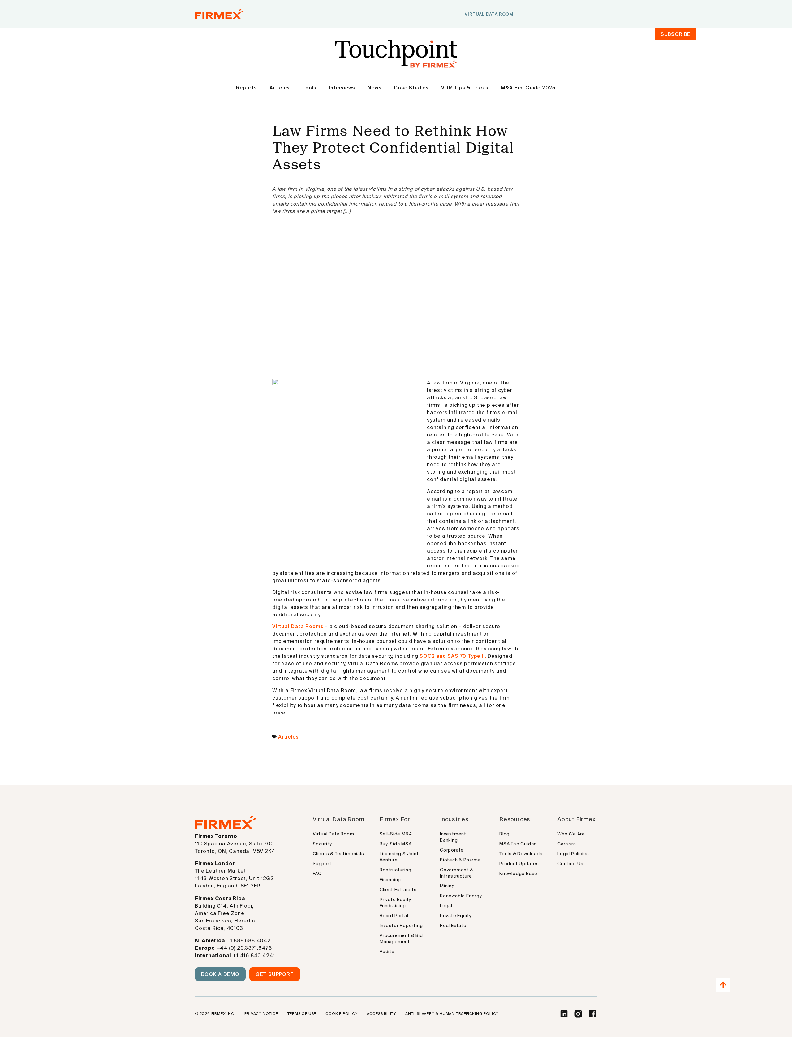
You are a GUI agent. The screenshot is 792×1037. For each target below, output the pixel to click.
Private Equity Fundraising (395, 902)
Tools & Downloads (521, 853)
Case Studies (411, 87)
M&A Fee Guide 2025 (528, 87)
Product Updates (519, 863)
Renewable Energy (461, 895)
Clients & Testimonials (338, 853)
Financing (390, 879)
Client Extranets (398, 889)
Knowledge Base (518, 873)
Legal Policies (573, 853)
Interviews (342, 87)
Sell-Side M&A (396, 833)
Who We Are (571, 833)
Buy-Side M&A (396, 843)
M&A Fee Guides (518, 843)
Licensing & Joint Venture (399, 856)
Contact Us (570, 863)
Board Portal (394, 915)
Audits (387, 951)
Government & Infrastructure (456, 873)
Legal (446, 905)
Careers (566, 843)
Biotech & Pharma (460, 859)
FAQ (317, 873)
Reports (246, 87)
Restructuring (395, 869)
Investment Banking (453, 837)
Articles (279, 87)
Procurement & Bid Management (401, 938)
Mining (447, 885)
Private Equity (455, 915)
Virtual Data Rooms (298, 626)
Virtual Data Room (333, 833)
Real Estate (453, 925)
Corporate (452, 850)
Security (322, 843)
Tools (309, 87)
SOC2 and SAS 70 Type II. (453, 656)
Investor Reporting (401, 925)
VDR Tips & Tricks (465, 87)
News (374, 87)
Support (322, 863)
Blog (504, 833)
